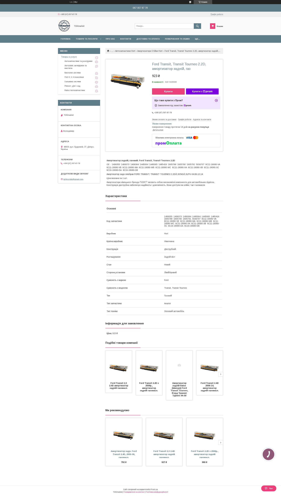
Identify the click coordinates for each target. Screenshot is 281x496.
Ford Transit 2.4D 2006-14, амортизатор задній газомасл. (210, 387)
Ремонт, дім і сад (72, 86)
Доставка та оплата (148, 39)
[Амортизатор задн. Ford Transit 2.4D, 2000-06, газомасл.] (124, 432)
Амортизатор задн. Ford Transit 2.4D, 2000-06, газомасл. (124, 454)
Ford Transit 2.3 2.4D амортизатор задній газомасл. (119, 385)
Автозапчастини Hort (125, 51)
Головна (65, 39)
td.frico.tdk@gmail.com (73, 179)
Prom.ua (154, 489)
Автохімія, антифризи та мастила (76, 66)
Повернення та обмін (177, 39)
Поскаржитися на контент (134, 492)
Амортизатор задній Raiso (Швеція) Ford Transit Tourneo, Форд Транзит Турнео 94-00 (180, 389)
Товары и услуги (69, 57)
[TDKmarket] (64, 31)
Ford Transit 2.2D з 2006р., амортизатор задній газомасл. (149, 387)
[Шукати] (197, 26)
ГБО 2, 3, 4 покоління (74, 77)
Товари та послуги (86, 39)
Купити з (197, 91)
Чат (271, 488)
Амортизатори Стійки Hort (149, 51)
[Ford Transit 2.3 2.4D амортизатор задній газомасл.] (119, 365)
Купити (168, 91)
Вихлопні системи (73, 73)
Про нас (110, 39)
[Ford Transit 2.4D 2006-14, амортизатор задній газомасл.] (210, 365)
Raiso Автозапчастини (75, 90)
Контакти (125, 39)
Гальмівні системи (73, 81)
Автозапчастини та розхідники (78, 61)
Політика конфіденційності (157, 492)
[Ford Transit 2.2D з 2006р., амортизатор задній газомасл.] (149, 365)
